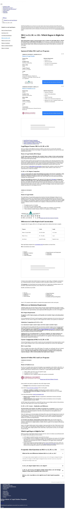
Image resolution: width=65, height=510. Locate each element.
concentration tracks (39, 244)
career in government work (38, 394)
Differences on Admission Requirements (32, 141)
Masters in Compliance (6, 43)
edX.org (2, 503)
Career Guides (6, 487)
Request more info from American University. (49, 218)
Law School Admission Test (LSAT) (46, 329)
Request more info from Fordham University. (49, 379)
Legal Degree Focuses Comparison (31, 140)
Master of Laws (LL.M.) (6, 40)
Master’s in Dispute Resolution (7, 45)
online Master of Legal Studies (35, 166)
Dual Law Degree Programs (7, 30)
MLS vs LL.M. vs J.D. (6, 38)
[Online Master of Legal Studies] (13, 2)
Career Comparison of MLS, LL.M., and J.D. (33, 142)
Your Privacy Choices (7, 495)
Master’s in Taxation (5, 48)
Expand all (62, 449)
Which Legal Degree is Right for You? (31, 143)
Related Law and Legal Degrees (9, 486)
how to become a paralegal (32, 387)
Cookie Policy (6, 494)
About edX (5, 491)
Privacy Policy (6, 493)
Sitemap (4, 496)
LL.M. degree (53, 179)
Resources (5, 488)
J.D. (23, 173)
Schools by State (6, 484)
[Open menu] (1, 4)
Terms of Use (5, 492)
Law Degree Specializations (6, 35)
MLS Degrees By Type (7, 485)
